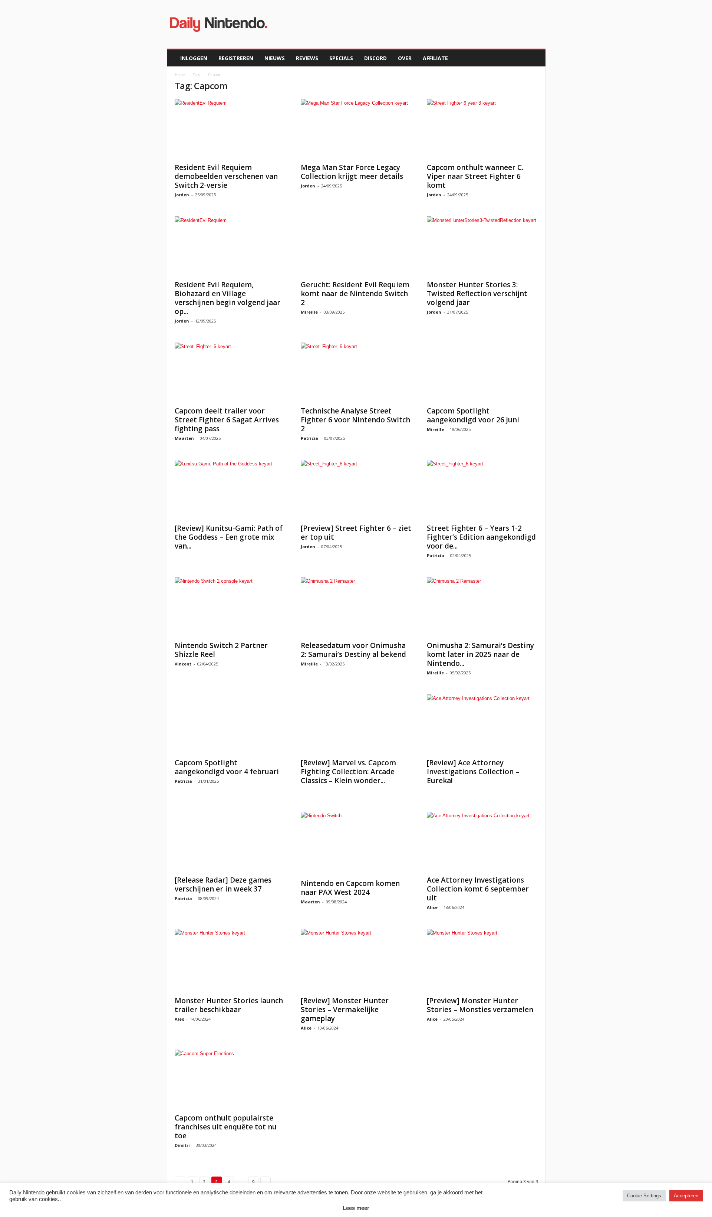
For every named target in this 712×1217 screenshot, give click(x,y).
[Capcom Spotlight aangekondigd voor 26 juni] (482, 372)
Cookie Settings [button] (644, 1195)
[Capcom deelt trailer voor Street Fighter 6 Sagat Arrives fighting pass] (230, 372)
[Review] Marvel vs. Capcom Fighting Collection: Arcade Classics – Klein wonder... (348, 771)
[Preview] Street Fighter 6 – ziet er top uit (356, 532)
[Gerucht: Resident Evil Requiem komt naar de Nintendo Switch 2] (356, 246)
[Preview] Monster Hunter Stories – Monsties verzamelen (480, 1005)
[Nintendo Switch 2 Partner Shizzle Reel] (230, 607)
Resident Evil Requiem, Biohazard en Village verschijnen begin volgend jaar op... (227, 298)
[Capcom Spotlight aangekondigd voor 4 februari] (230, 724)
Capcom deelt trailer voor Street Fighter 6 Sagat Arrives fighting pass (227, 420)
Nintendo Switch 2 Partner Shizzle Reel (221, 650)
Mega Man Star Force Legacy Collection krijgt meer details (352, 172)
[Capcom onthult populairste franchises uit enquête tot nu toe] (230, 1079)
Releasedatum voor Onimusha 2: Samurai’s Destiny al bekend (353, 650)
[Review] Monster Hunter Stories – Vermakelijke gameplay (345, 1009)
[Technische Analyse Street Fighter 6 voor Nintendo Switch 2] (356, 372)
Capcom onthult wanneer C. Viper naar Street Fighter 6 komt (475, 176)
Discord (375, 58)
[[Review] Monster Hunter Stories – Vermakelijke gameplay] (356, 960)
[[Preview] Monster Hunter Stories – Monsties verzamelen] (482, 960)
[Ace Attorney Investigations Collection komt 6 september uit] (482, 841)
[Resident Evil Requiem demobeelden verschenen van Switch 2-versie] (230, 128)
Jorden (182, 194)
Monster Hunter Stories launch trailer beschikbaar (229, 1005)
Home (180, 74)
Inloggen (193, 58)
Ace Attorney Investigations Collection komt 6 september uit (478, 889)
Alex (179, 1019)
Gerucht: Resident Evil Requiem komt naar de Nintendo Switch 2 (355, 293)
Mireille (309, 312)
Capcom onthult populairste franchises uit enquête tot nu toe (226, 1127)
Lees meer (356, 1208)
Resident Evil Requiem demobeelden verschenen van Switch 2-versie (226, 176)
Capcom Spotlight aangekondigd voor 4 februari (227, 767)
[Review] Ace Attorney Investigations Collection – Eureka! (473, 771)
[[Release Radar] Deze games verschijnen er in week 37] (230, 841)
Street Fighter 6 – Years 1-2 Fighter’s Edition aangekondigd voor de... (481, 537)
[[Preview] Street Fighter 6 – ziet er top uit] (356, 489)
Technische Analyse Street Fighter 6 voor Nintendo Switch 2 (355, 420)
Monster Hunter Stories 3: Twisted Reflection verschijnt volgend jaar (477, 293)
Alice (432, 907)
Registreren (235, 58)
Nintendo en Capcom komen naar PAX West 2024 (350, 888)
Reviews (307, 58)
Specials (341, 58)
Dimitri (182, 1145)
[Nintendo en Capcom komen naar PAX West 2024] (356, 843)
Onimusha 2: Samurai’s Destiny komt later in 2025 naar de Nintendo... (480, 654)
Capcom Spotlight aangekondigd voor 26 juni (473, 415)
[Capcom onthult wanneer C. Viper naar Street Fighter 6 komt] (482, 128)
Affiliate (435, 58)
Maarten (184, 438)
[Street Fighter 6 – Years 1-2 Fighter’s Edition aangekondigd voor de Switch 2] (482, 489)
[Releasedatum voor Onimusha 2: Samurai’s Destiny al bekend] (356, 607)
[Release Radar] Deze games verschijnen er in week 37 (223, 884)
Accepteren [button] (686, 1195)
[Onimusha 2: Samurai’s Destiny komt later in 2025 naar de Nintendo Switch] (482, 607)
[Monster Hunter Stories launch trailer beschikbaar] (230, 960)
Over (405, 58)
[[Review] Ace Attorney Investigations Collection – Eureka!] (482, 724)
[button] (534, 58)
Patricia (309, 438)
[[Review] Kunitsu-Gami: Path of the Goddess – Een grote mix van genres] (230, 489)
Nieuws (274, 58)
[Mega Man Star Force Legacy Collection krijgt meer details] (356, 128)
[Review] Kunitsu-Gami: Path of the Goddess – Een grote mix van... (229, 537)
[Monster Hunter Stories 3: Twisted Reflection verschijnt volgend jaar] (482, 246)
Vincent (183, 664)
